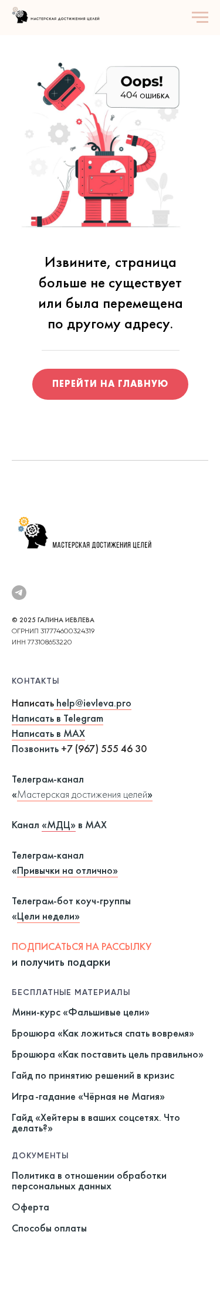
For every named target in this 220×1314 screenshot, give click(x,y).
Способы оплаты (49, 1227)
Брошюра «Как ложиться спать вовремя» (103, 1032)
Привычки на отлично (65, 870)
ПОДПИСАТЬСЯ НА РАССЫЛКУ (81, 946)
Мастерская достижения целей (82, 794)
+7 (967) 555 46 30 (104, 748)
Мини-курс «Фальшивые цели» (81, 1011)
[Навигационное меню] (200, 17)
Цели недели (46, 915)
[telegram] (19, 592)
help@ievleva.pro (93, 702)
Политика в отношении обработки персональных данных (89, 1180)
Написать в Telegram (57, 718)
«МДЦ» (59, 824)
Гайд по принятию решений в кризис (93, 1075)
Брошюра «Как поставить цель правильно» (108, 1054)
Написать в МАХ (48, 733)
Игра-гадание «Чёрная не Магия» (88, 1096)
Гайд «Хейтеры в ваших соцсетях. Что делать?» (96, 1122)
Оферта (30, 1206)
